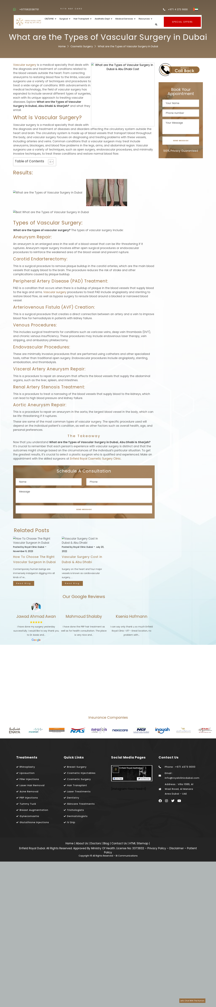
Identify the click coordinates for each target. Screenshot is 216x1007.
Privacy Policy (156, 848)
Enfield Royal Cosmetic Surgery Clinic (95, 459)
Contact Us (119, 843)
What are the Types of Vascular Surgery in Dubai (128, 46)
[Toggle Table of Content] (49, 161)
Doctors (96, 843)
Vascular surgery (24, 65)
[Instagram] (166, 800)
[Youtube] (179, 800)
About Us (82, 843)
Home (62, 46)
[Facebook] (160, 800)
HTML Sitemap (138, 843)
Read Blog (23, 583)
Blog (106, 843)
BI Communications (127, 855)
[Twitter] (172, 800)
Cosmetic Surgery (82, 46)
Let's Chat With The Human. (192, 1000)
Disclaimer (176, 848)
